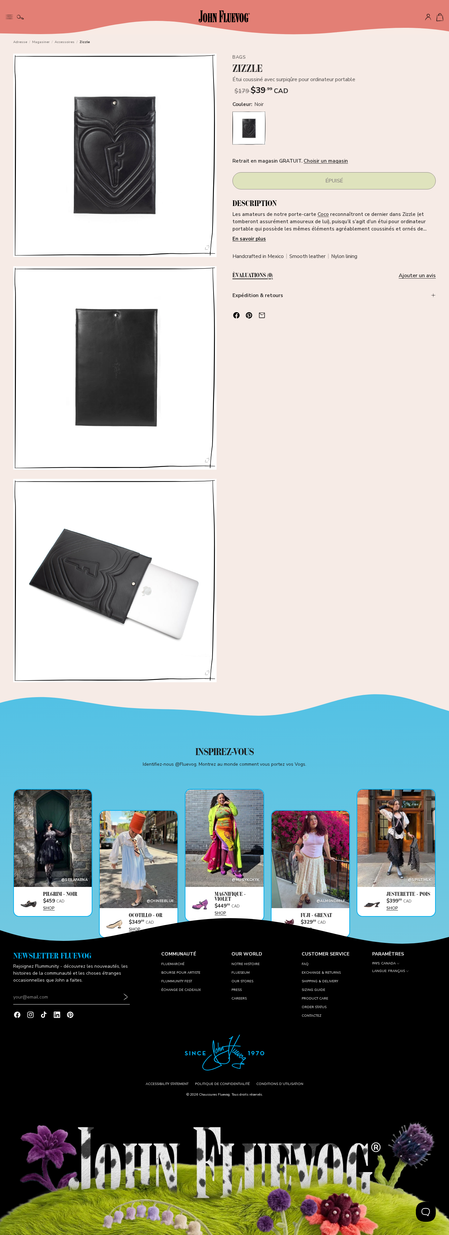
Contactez (312, 1015)
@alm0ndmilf (331, 901)
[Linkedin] (57, 1015)
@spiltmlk (419, 879)
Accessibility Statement (167, 1084)
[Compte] (428, 17)
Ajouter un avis (417, 275)
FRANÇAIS (396, 971)
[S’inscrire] (126, 997)
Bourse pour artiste (180, 972)
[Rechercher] (20, 17)
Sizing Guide (313, 990)
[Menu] (9, 16)
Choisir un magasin (326, 161)
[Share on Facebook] (236, 315)
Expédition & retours (257, 295)
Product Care (315, 998)
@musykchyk (245, 879)
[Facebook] (17, 1015)
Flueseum (240, 972)
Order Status (314, 1007)
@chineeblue (160, 901)
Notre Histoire (245, 964)
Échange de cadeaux (181, 990)
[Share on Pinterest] (249, 315)
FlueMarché (172, 964)
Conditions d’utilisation (279, 1084)
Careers (239, 998)
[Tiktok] (44, 1015)
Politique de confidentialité (222, 1084)
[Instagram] (30, 1015)
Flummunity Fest (176, 981)
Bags (239, 57)
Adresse (20, 42)
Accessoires (65, 42)
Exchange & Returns (321, 972)
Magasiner (41, 42)
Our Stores (242, 981)
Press (236, 990)
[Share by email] (262, 315)
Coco (323, 214)
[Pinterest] (70, 1015)
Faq (305, 964)
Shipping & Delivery (320, 981)
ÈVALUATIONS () (252, 275)
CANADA (388, 963)
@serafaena (74, 879)
